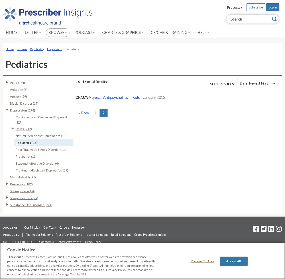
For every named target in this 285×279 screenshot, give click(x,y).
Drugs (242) (24, 129)
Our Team (49, 227)
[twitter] (263, 230)
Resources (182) (21, 184)
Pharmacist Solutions (39, 234)
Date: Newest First (254, 83)
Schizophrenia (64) (22, 191)
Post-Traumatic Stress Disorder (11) (41, 149)
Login (273, 7)
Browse (57, 32)
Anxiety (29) (18, 96)
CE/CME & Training (169, 32)
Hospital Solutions (96, 234)
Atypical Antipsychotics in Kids (114, 97)
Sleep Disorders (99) (24, 198)
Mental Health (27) (23, 177)
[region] (142, 261)
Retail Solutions (121, 234)
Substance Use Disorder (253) (31, 205)
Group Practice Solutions (150, 234)
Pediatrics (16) (26, 143)
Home (11, 32)
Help (202, 32)
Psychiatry (37, 49)
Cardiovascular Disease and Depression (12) (43, 119)
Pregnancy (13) (26, 156)
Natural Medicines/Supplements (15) (41, 136)
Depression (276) (22, 110)
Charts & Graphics (121, 32)
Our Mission (32, 227)
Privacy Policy (92, 242)
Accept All (233, 261)
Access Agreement (69, 242)
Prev (84, 113)
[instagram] (279, 230)
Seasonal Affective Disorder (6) (37, 163)
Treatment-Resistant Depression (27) (42, 170)
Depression (54, 49)
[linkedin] (271, 230)
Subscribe (256, 7)
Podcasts (84, 32)
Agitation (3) (18, 89)
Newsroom (79, 227)
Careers (64, 227)
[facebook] (256, 230)
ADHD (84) (17, 83)
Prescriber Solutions (69, 234)
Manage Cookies (202, 261)
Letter (32, 32)
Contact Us (46, 242)
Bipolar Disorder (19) (24, 103)
